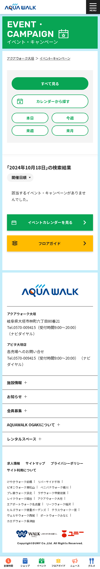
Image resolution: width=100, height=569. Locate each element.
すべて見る (50, 83)
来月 (70, 130)
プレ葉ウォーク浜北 (19, 493)
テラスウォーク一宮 (64, 510)
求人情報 (13, 463)
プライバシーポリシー (67, 463)
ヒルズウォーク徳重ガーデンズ (26, 510)
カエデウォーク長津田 (21, 521)
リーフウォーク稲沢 (58, 504)
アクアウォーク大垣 (50, 498)
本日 (30, 118)
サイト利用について (21, 470)
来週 (30, 130)
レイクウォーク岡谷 (19, 498)
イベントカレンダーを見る (50, 222)
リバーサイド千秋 (49, 482)
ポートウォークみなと (54, 515)
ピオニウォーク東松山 (21, 487)
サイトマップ (35, 463)
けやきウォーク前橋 (19, 482)
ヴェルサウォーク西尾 (21, 515)
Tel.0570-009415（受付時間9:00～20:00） (42, 327)
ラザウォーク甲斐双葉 (52, 493)
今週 (70, 118)
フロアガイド (49, 243)
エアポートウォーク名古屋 (23, 504)
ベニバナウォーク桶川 (54, 487)
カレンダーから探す (53, 101)
